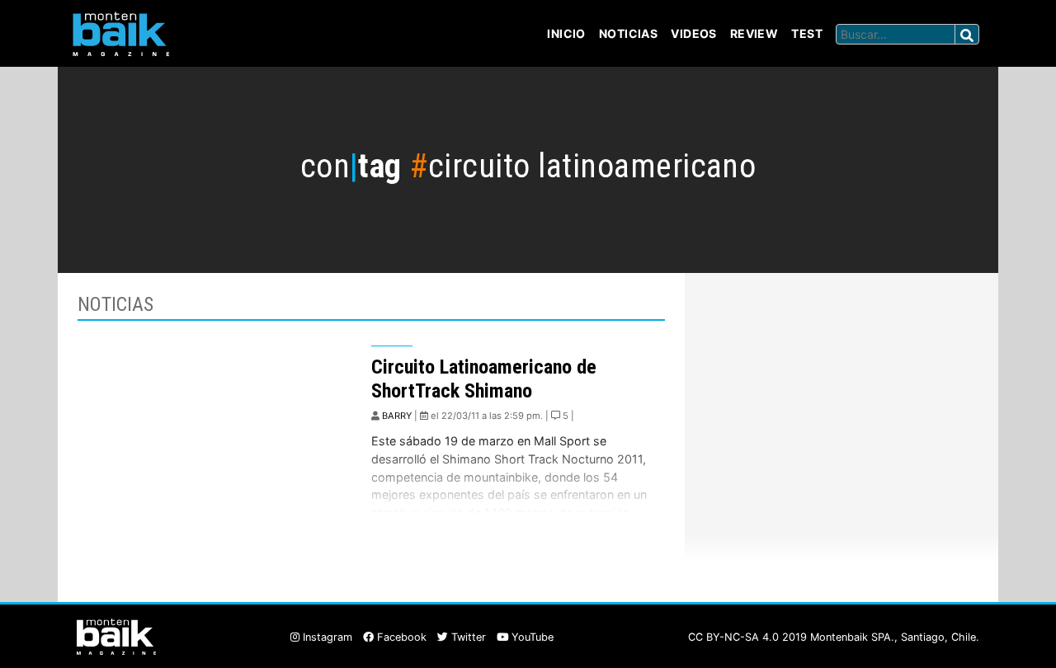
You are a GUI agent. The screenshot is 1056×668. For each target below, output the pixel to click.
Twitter (467, 637)
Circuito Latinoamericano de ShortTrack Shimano (483, 378)
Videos (694, 33)
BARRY (397, 415)
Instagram (325, 637)
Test (807, 33)
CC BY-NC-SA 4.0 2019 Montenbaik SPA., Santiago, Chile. (833, 637)
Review (754, 33)
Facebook (400, 637)
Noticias (628, 33)
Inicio (566, 33)
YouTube (531, 637)
